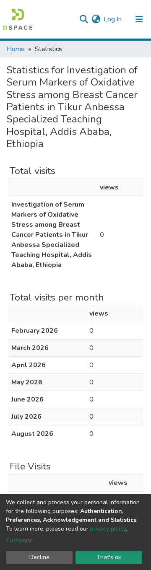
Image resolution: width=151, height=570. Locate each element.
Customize (19, 540)
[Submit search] (83, 19)
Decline (39, 557)
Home (16, 49)
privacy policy (108, 529)
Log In (113, 19)
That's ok (108, 557)
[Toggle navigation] (139, 19)
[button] (96, 19)
